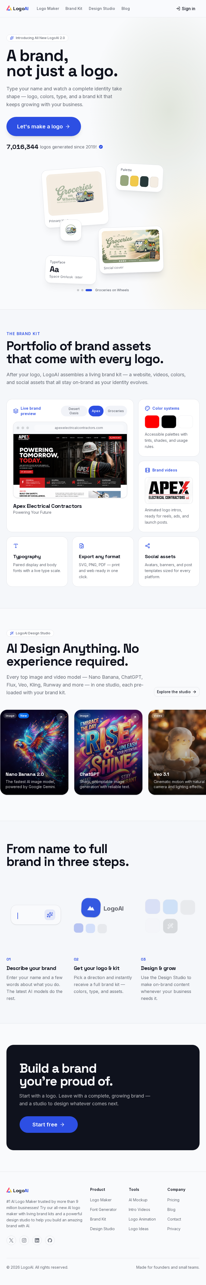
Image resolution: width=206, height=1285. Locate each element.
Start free (44, 1124)
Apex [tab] (96, 411)
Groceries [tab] (116, 411)
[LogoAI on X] (11, 1240)
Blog (126, 8)
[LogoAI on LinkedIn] (37, 1240)
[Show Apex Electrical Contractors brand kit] (82, 290)
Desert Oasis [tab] (74, 411)
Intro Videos (139, 1209)
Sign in (188, 8)
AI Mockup (138, 1200)
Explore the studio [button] (174, 691)
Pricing (173, 1200)
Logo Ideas (139, 1228)
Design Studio (102, 8)
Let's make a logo (40, 126)
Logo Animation (142, 1219)
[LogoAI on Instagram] (24, 1240)
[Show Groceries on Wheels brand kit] (89, 290)
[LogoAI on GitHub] (50, 1240)
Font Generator (103, 1209)
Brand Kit (73, 8)
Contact (174, 1219)
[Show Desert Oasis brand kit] (78, 290)
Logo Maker (48, 8)
